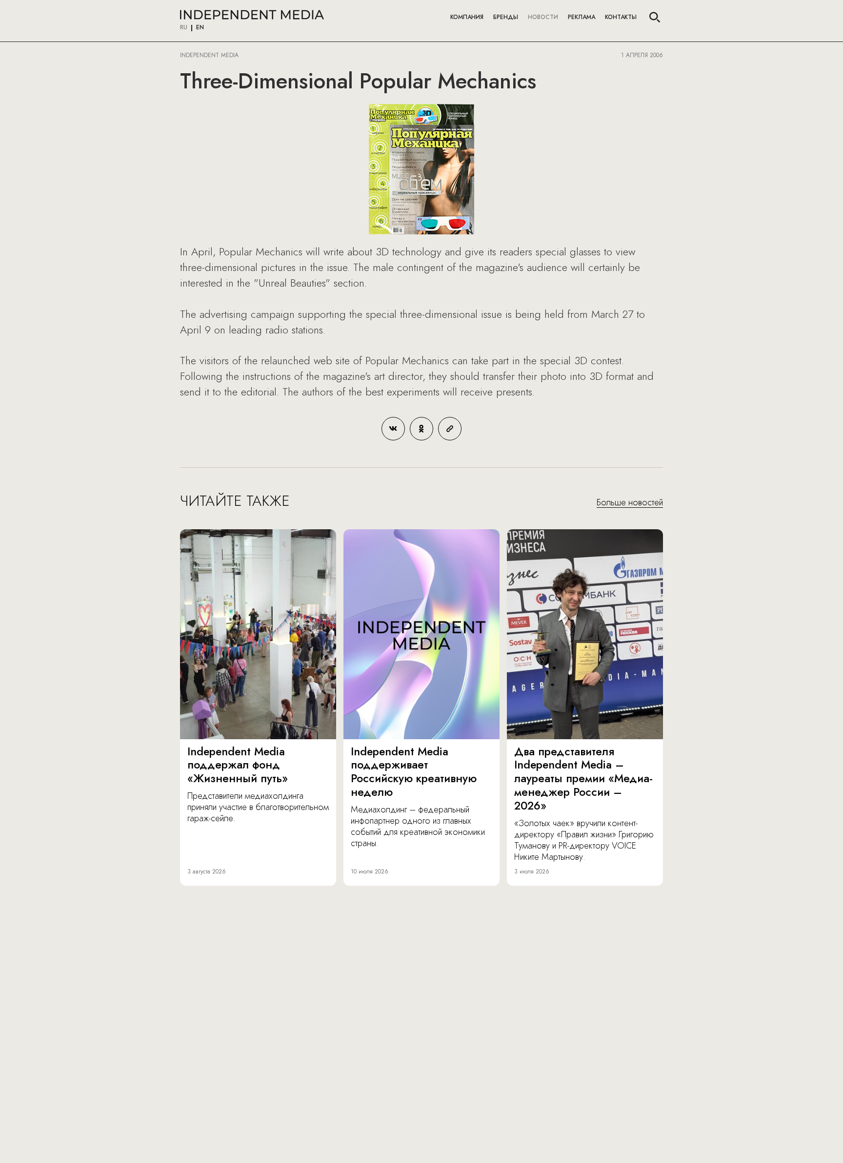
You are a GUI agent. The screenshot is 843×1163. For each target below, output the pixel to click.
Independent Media (252, 15)
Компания (466, 17)
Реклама (581, 17)
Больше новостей (630, 503)
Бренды (505, 17)
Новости (543, 17)
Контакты (621, 17)
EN (200, 28)
